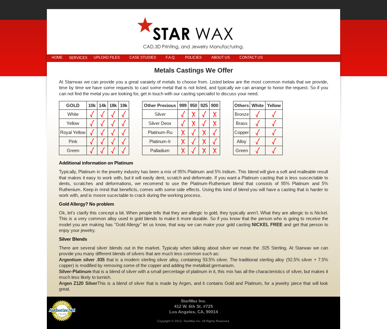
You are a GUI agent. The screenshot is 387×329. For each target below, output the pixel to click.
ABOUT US (220, 57)
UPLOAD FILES (107, 57)
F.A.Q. (170, 57)
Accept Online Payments (62, 324)
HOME (57, 57)
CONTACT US (251, 57)
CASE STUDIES (142, 57)
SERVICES (78, 58)
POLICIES (193, 57)
